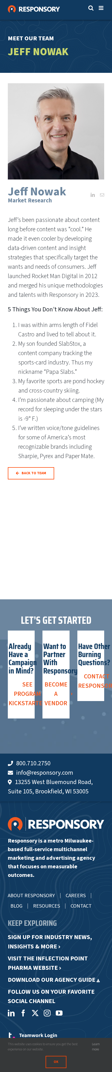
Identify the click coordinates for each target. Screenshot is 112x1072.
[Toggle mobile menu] (101, 8)
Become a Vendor (56, 694)
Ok (56, 1062)
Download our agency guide (51, 979)
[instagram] (47, 1013)
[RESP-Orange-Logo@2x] (56, 820)
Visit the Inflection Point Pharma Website (48, 963)
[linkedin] (11, 1013)
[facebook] (23, 1013)
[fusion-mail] (102, 195)
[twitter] (35, 1013)
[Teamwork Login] (32, 1034)
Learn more (96, 1047)
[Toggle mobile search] (91, 8)
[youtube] (59, 1013)
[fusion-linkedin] (93, 195)
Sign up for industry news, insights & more (50, 942)
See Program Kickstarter (27, 694)
